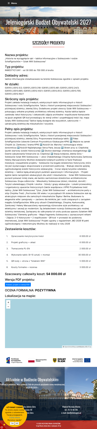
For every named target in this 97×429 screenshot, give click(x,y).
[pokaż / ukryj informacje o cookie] (3, 426)
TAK (12, 423)
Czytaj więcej (14, 417)
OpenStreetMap (70, 347)
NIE (17, 423)
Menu (14, 3)
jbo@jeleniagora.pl (74, 412)
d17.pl (89, 347)
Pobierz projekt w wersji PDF (18, 285)
